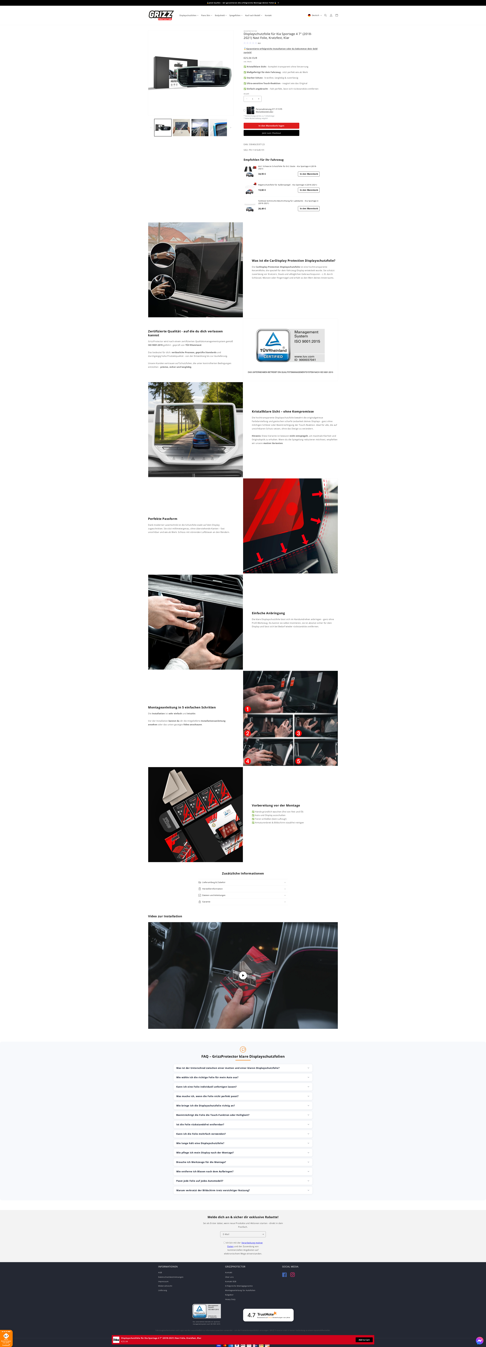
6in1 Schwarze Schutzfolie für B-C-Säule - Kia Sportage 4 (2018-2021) (287, 167)
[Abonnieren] (263, 1234)
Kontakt (228, 1272)
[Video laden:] (243, 975)
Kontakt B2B (230, 1281)
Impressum (163, 1281)
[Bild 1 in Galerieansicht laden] (162, 127)
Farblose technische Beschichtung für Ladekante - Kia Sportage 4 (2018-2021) (288, 202)
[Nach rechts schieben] (231, 127)
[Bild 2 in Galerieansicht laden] (181, 127)
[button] (325, 15)
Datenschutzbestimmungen (171, 1277)
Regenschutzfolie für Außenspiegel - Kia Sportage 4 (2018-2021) (287, 185)
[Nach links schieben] (151, 127)
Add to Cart (364, 1340)
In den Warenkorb (309, 174)
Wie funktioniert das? (264, 111)
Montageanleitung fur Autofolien (240, 1290)
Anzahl (246, 94)
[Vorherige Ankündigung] (186, 3)
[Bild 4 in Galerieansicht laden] (218, 127)
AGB (160, 1272)
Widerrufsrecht (165, 1286)
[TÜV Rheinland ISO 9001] (206, 1311)
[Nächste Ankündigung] (299, 3)
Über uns (229, 1277)
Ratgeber (229, 1295)
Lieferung (162, 1290)
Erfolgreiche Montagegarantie (239, 1286)
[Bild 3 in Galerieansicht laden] (200, 127)
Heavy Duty (230, 1299)
